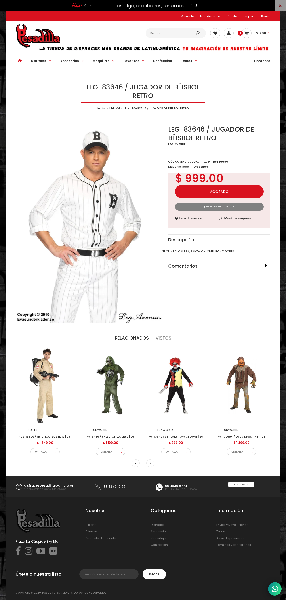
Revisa (265, 16)
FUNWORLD (99, 430)
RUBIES (33, 430)
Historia (91, 525)
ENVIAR (154, 574)
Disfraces (157, 525)
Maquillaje (158, 538)
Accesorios (159, 531)
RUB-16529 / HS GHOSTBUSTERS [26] (45, 437)
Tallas (220, 531)
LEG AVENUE (177, 144)
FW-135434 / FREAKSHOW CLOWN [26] (176, 437)
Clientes (91, 531)
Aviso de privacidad (230, 538)
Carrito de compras (240, 16)
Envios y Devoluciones (232, 525)
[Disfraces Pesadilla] (38, 47)
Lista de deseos (210, 16)
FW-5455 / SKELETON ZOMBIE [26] (110, 437)
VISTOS (163, 338)
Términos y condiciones (233, 545)
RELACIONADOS (132, 338)
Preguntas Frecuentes (102, 538)
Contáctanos (241, 484)
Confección (159, 545)
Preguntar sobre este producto (220, 207)
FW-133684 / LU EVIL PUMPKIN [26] (242, 437)
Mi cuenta (187, 16)
